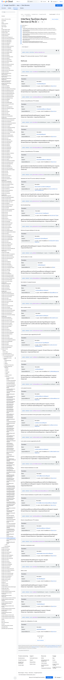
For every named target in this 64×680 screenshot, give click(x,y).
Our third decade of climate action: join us (27, 674)
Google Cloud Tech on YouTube (57, 668)
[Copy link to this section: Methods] (28, 61)
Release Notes (32, 662)
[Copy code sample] (58, 51)
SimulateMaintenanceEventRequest (45, 553)
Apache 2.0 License (35, 646)
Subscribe (49, 677)
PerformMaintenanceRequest (43, 475)
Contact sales (21, 665)
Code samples (44, 663)
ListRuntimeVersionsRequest (41, 449)
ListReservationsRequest (41, 422)
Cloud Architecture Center (45, 666)
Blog (53, 658)
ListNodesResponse (54, 371)
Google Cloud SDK (9, 5)
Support (31, 660)
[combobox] (33, 1)
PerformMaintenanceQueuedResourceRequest (46, 502)
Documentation (27, 14)
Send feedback (55, 19)
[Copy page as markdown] (42, 22)
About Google (21, 672)
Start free (59, 5)
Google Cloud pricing (22, 660)
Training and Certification (46, 668)
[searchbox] (8, 12)
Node (53, 267)
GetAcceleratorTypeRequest (42, 213)
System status (33, 664)
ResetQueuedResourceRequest (43, 528)
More (18, 1)
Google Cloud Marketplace (21, 663)
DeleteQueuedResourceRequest (44, 159)
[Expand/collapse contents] (27, 25)
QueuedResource (54, 292)
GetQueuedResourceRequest (42, 290)
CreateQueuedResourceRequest (44, 109)
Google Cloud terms (38, 672)
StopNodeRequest (41, 604)
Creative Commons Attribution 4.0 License (52, 645)
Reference (15, 8)
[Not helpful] (59, 14)
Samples (22, 8)
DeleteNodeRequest (41, 134)
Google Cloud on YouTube (56, 665)
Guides (9, 8)
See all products (21, 658)
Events (54, 660)
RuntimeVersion (54, 317)
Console (44, 1)
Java (18, 5)
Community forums (34, 658)
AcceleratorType (54, 215)
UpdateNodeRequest (41, 629)
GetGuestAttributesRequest (41, 238)
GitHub (42, 658)
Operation (53, 86)
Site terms (31, 672)
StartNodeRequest (41, 578)
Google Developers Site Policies (52, 646)
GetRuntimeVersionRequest (42, 315)
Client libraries (25, 5)
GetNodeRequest (41, 265)
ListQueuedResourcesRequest (41, 396)
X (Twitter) (55, 662)
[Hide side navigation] (15, 677)
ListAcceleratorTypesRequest (42, 342)
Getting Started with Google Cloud (45, 661)
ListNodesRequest (39, 369)
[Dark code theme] (56, 51)
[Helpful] (57, 14)
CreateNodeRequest (41, 83)
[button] (8, 349)
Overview (4, 8)
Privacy (26, 672)
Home (22, 14)
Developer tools (35, 14)
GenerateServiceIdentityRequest (43, 186)
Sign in (61, 1)
